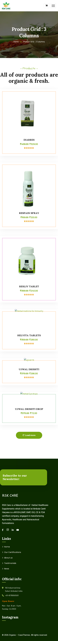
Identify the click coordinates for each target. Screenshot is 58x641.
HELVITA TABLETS (29, 335)
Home (16, 41)
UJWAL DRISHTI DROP (29, 409)
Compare (50, 95)
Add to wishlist (50, 101)
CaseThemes (24, 635)
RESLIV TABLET (29, 286)
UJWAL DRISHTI (29, 369)
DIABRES (29, 139)
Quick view (50, 107)
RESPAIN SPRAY (29, 213)
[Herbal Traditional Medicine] (6, 5)
